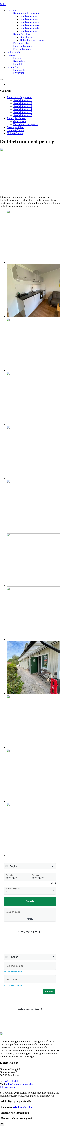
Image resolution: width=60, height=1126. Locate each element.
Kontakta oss (20, 61)
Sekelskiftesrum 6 (29, 28)
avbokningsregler (22, 1107)
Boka (3, 4)
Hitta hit (17, 64)
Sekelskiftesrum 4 (29, 25)
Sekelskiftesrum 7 (29, 31)
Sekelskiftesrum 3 (29, 22)
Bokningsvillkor (21, 43)
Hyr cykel (18, 72)
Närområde (19, 70)
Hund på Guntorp (22, 46)
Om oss (11, 55)
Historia (17, 58)
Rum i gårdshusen (22, 34)
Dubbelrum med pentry (32, 40)
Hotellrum (12, 10)
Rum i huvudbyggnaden (26, 13)
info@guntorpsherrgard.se (20, 1084)
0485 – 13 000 (11, 1081)
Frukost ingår (14, 52)
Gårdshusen (26, 37)
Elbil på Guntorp (22, 49)
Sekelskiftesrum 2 (29, 19)
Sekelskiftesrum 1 (29, 16)
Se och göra (13, 67)
